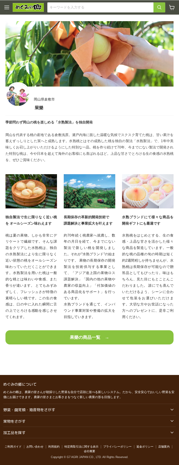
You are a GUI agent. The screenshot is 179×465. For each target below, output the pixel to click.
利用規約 (54, 446)
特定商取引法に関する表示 (81, 446)
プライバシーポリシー (117, 446)
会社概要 (89, 451)
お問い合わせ (34, 446)
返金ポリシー (144, 446)
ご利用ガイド (13, 446)
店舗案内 (164, 446)
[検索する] (159, 7)
